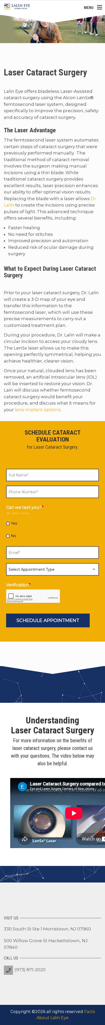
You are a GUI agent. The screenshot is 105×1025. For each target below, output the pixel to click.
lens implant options (38, 409)
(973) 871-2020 (30, 969)
